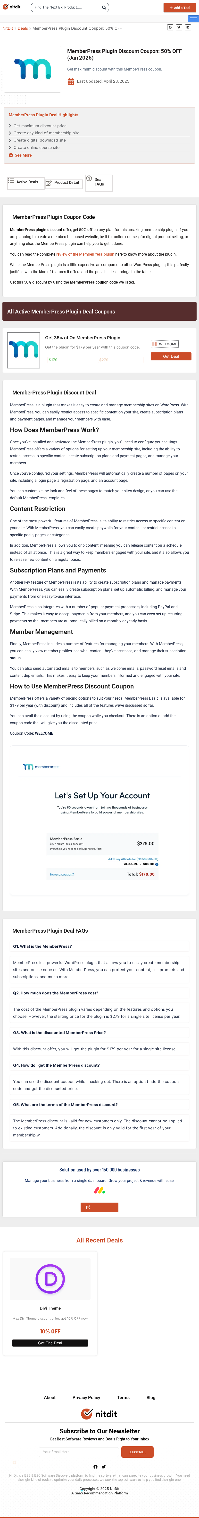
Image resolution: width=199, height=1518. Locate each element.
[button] (170, 27)
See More (23, 155)
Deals (23, 28)
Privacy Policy (86, 1397)
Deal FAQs (99, 182)
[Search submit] (104, 7)
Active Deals (27, 182)
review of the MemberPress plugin (85, 254)
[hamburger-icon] (193, 18)
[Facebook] (95, 1467)
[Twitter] (104, 1467)
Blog (151, 1397)
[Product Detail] (49, 183)
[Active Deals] (11, 181)
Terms (123, 1397)
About (50, 1397)
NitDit (7, 28)
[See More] (11, 155)
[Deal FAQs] (89, 178)
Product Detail (66, 182)
